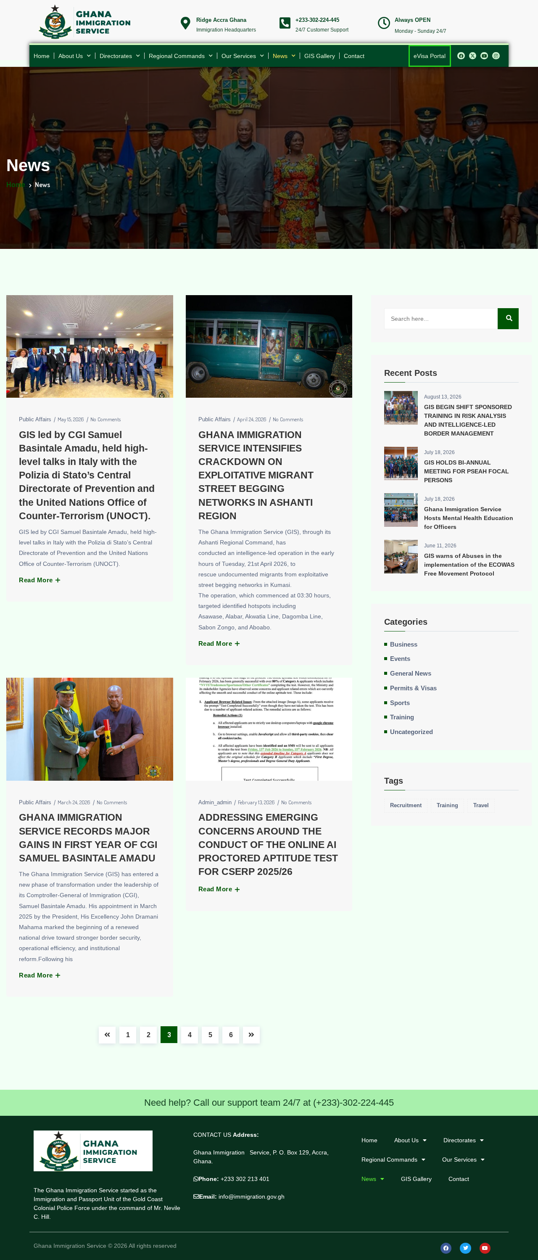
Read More (37, 580)
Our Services (239, 56)
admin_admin (215, 802)
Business (403, 644)
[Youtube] (484, 56)
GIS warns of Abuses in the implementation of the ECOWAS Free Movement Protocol (469, 564)
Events (400, 658)
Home (42, 56)
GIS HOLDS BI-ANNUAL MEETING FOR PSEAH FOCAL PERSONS (466, 471)
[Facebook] (461, 56)
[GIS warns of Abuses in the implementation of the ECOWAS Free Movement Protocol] (401, 556)
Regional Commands (177, 56)
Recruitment (406, 805)
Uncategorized (411, 732)
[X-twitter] (473, 56)
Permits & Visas (413, 688)
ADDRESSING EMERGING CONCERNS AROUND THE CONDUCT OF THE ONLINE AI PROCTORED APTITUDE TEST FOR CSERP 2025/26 (268, 844)
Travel (481, 805)
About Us (70, 56)
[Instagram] (496, 56)
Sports (400, 703)
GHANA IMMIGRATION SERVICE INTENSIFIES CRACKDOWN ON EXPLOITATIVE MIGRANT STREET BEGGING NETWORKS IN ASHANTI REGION (256, 475)
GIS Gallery (319, 56)
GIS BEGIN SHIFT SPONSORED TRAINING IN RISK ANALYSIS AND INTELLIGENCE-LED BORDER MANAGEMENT (468, 420)
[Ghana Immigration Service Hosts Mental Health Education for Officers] (401, 510)
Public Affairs (35, 419)
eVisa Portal (430, 56)
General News (410, 673)
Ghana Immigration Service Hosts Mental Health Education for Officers (468, 518)
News (280, 56)
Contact (354, 56)
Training (402, 717)
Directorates (116, 56)
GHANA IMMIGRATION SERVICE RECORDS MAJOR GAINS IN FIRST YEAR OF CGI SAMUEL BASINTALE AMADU (88, 838)
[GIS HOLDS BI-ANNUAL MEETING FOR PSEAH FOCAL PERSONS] (401, 463)
